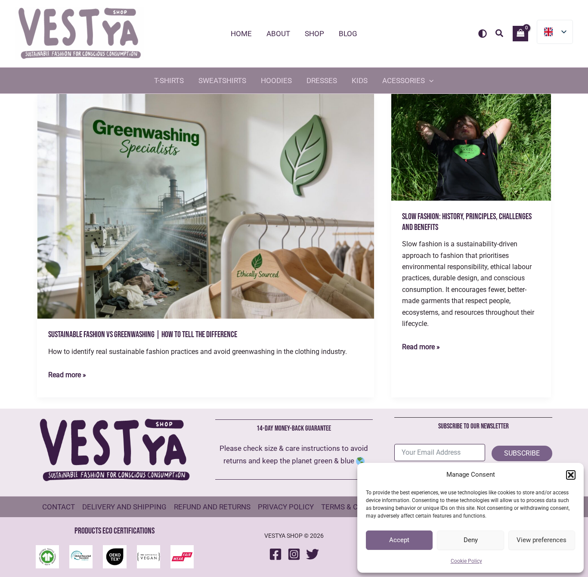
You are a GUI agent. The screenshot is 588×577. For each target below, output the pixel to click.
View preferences (541, 540)
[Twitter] (312, 554)
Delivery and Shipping (124, 507)
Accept (399, 540)
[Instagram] (294, 554)
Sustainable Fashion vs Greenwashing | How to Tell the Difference (142, 334)
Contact (58, 507)
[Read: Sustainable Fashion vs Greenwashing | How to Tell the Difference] (205, 205)
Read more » (67, 375)
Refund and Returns (212, 507)
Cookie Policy (466, 561)
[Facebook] (275, 554)
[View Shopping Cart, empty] (520, 33)
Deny (471, 540)
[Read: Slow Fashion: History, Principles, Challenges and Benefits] (471, 146)
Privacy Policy (286, 507)
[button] (570, 475)
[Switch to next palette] (482, 33)
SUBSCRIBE (522, 453)
